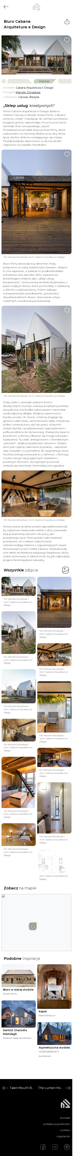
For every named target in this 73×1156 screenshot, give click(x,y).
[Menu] (67, 7)
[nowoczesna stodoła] (36, 6)
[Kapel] (54, 986)
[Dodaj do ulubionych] (67, 40)
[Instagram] (55, 1147)
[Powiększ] (36, 55)
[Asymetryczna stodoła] (54, 1033)
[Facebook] (43, 1147)
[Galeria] (67, 69)
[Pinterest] (67, 1147)
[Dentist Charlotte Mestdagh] (18, 1014)
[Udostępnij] (67, 22)
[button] (36, 919)
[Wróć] (6, 7)
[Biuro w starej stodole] (18, 975)
